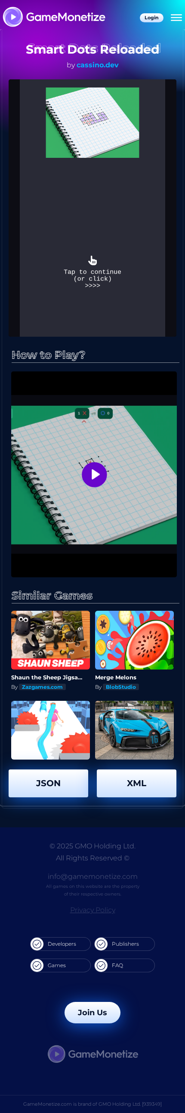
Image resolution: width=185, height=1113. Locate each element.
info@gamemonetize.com (93, 876)
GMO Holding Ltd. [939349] (130, 1104)
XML (136, 783)
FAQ (117, 965)
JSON (48, 783)
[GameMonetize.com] (53, 17)
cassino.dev (98, 65)
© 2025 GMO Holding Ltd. (92, 846)
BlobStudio (121, 687)
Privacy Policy (92, 910)
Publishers (125, 944)
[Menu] (176, 18)
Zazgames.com (42, 687)
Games (57, 965)
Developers (62, 944)
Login (152, 18)
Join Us (92, 1012)
